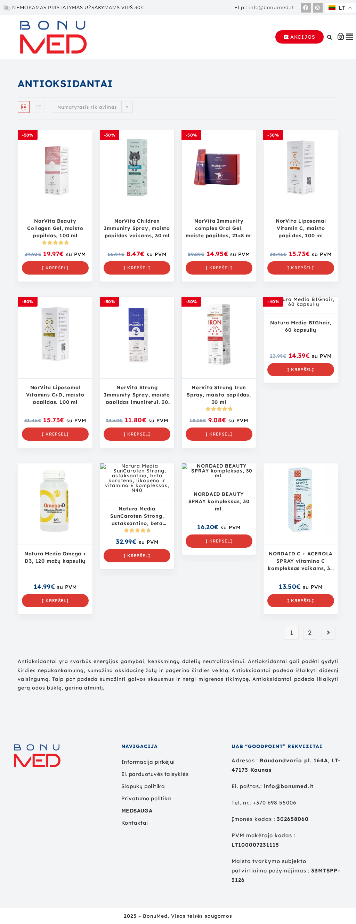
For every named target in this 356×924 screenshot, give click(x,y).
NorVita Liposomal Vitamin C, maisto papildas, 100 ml (301, 228)
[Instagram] (318, 8)
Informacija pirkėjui (148, 762)
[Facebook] (306, 8)
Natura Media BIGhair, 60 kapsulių (300, 326)
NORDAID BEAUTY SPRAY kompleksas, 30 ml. (219, 501)
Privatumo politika (146, 798)
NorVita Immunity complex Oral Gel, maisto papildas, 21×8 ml (219, 228)
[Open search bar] (330, 37)
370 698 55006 (276, 802)
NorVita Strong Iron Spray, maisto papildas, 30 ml (219, 394)
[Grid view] (24, 107)
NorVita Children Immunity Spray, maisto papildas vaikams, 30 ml (137, 228)
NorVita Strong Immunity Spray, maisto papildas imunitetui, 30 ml (137, 394)
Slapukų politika (143, 786)
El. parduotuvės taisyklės (154, 774)
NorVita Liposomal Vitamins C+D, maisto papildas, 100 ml (55, 394)
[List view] (39, 107)
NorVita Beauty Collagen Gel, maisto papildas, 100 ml (55, 228)
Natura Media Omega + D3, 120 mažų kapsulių (55, 557)
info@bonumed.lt (271, 7)
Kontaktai (134, 822)
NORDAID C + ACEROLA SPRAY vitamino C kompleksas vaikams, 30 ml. (301, 560)
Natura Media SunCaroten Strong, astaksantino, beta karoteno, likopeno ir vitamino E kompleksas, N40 (137, 516)
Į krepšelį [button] (55, 267)
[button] (350, 37)
